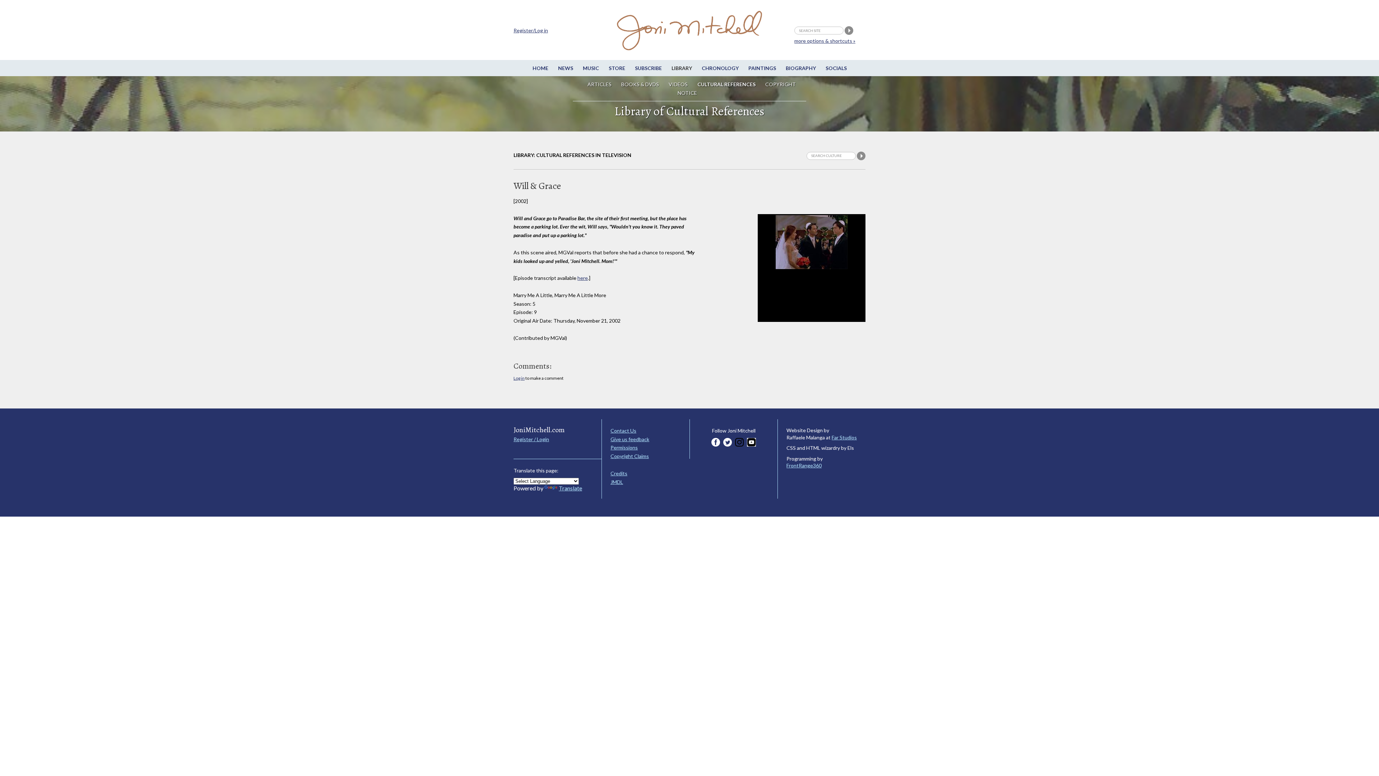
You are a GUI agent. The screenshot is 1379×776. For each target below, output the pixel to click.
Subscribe (648, 68)
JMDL (616, 482)
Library (682, 68)
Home (540, 68)
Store (617, 68)
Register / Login (531, 439)
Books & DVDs (640, 84)
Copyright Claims (629, 456)
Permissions (624, 447)
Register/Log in (531, 30)
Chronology (720, 68)
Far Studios (844, 437)
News (565, 68)
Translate (570, 488)
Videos (678, 84)
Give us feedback (629, 439)
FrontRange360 (804, 465)
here (582, 278)
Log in (519, 378)
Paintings (762, 68)
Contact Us (623, 431)
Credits (618, 473)
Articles (600, 84)
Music (591, 68)
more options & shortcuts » (824, 41)
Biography (801, 68)
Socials (836, 68)
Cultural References (726, 84)
